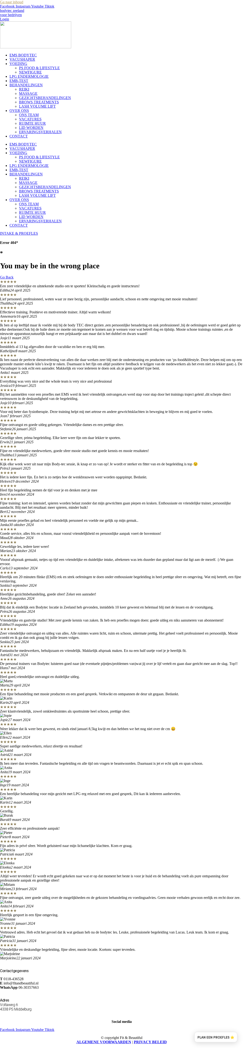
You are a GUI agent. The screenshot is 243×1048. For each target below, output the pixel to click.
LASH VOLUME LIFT (37, 106)
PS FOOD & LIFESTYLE (39, 68)
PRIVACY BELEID (150, 1042)
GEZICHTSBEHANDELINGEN (45, 98)
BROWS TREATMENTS (39, 102)
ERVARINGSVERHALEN (40, 132)
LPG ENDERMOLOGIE (29, 76)
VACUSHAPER (22, 59)
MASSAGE (28, 94)
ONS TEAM (29, 115)
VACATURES (30, 119)
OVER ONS (19, 111)
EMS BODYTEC (23, 55)
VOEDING (18, 64)
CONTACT (18, 136)
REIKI (24, 89)
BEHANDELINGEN (26, 85)
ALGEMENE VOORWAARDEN (103, 1042)
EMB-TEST (18, 81)
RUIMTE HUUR (32, 123)
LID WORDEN (31, 128)
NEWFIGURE (30, 72)
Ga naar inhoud (11, 2)
